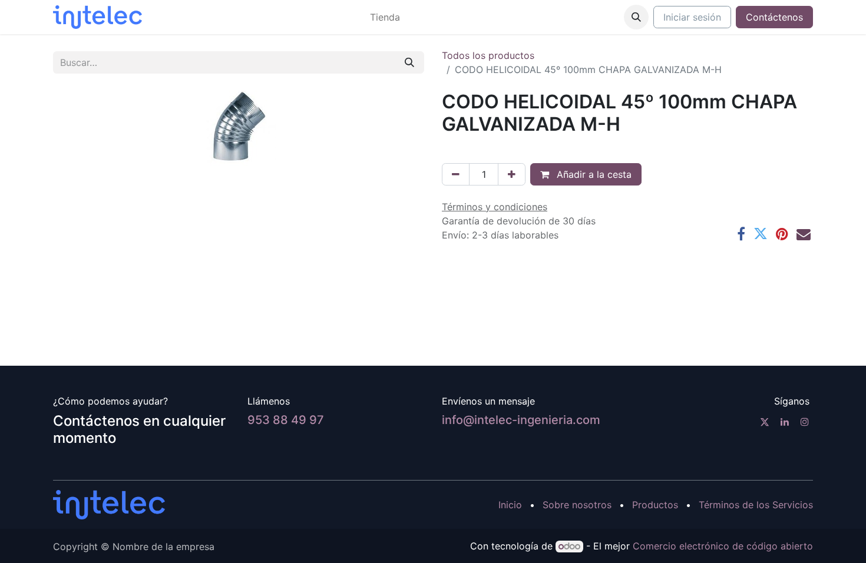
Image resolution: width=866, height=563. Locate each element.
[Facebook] (741, 234)
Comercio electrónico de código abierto (723, 546)
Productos (655, 505)
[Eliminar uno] (456, 174)
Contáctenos (774, 17)
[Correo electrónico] (803, 234)
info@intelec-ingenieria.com (521, 420)
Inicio (510, 505)
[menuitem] (385, 17)
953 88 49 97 (285, 420)
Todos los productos (488, 55)
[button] (636, 17)
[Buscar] (409, 62)
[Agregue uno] (511, 174)
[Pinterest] (782, 234)
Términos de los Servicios (756, 505)
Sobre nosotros (577, 505)
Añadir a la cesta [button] (593, 174)
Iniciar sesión (692, 17)
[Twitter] (760, 234)
